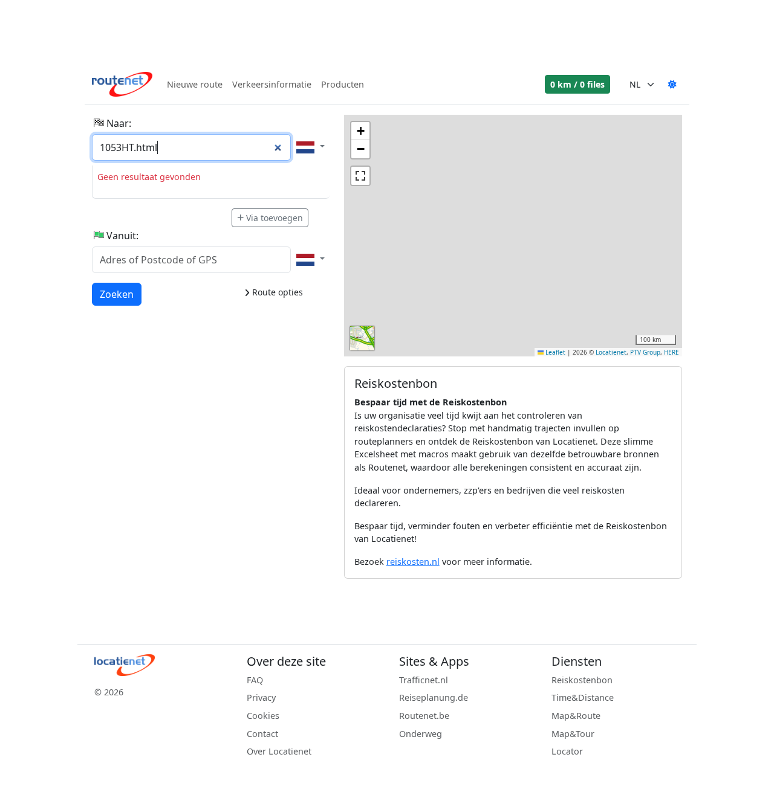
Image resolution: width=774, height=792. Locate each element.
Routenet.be (424, 715)
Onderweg (420, 733)
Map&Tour (572, 733)
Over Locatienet (279, 751)
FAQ (255, 680)
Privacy (261, 697)
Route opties (276, 292)
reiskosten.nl (413, 561)
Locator (567, 751)
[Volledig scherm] (360, 176)
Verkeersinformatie (271, 84)
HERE (671, 352)
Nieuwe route (195, 84)
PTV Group (645, 352)
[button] (360, 131)
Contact (262, 733)
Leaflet (554, 352)
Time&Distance (582, 697)
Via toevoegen (274, 218)
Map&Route (575, 715)
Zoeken (116, 294)
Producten (342, 84)
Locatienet (611, 352)
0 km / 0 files (577, 84)
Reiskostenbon (582, 680)
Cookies (263, 715)
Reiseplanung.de (433, 697)
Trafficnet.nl (423, 680)
